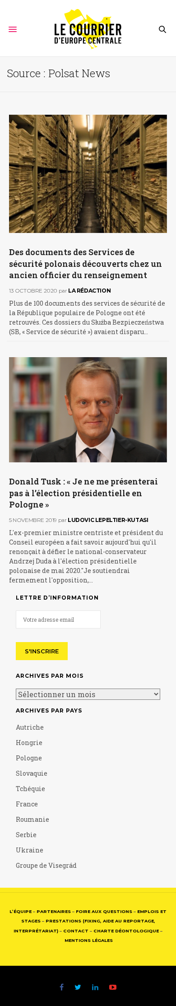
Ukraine (29, 850)
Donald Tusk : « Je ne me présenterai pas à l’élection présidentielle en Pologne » (83, 492)
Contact (75, 930)
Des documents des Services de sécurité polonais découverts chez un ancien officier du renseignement (85, 263)
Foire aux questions (104, 911)
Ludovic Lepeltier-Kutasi (108, 520)
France (27, 804)
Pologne (29, 758)
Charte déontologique (126, 930)
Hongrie (29, 742)
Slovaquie (31, 773)
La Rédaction (89, 290)
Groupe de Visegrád (46, 865)
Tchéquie (30, 788)
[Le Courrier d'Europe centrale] (88, 29)
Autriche (30, 727)
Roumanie (32, 819)
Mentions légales (89, 940)
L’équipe (20, 911)
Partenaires (54, 911)
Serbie (26, 834)
